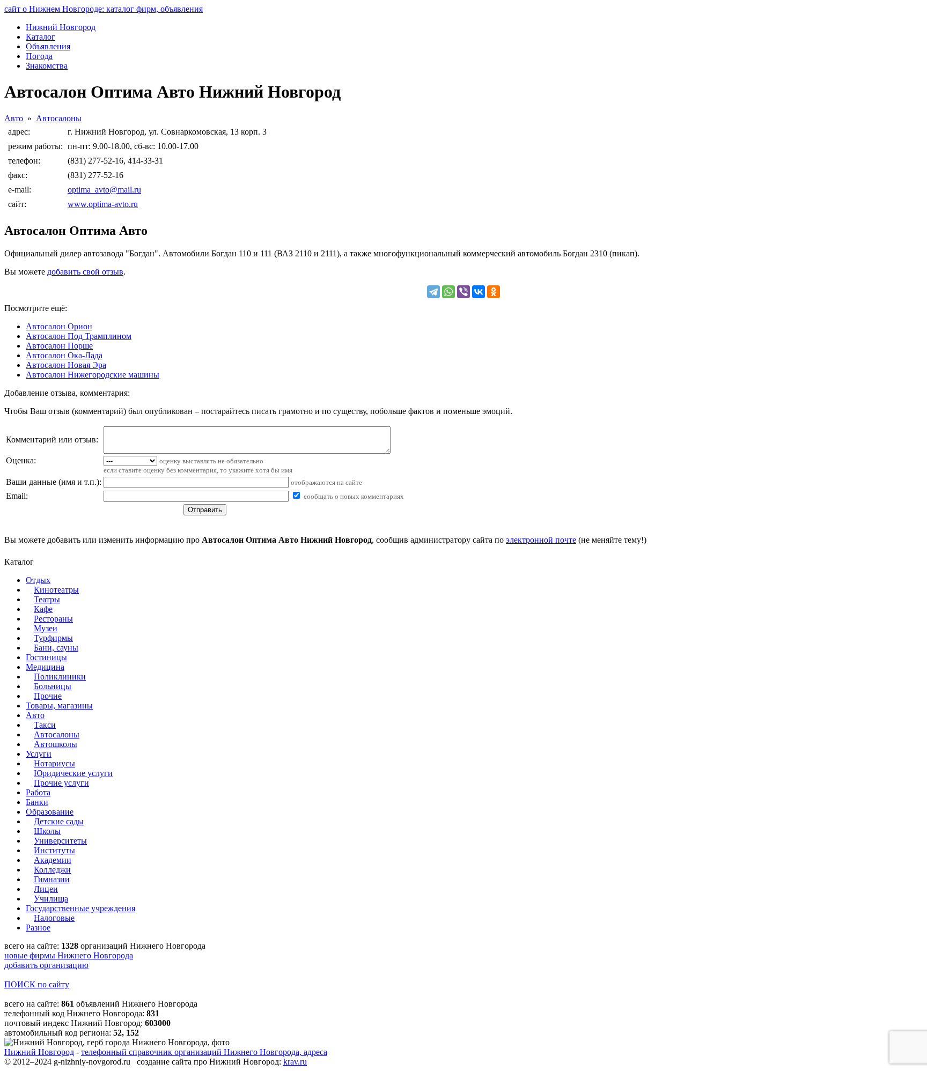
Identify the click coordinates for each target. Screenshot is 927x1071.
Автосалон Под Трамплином (78, 336)
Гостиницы (46, 657)
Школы (47, 831)
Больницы (52, 686)
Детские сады (59, 821)
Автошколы (55, 744)
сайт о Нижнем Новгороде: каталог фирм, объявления (103, 8)
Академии (52, 860)
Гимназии (52, 879)
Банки (37, 802)
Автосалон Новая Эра (66, 365)
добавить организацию (46, 965)
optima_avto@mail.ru (104, 189)
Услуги (39, 753)
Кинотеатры (56, 589)
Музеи (45, 628)
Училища (51, 898)
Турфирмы (53, 637)
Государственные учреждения (80, 908)
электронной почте (541, 539)
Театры (47, 599)
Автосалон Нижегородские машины (92, 374)
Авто (13, 118)
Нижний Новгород (39, 1052)
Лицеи (46, 888)
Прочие (48, 695)
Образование (49, 811)
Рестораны (53, 618)
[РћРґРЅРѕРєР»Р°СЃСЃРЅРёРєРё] (493, 291)
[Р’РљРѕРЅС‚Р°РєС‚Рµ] (478, 291)
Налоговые (54, 917)
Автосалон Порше (59, 345)
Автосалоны (59, 118)
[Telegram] (433, 291)
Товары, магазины (59, 705)
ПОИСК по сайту (36, 984)
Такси (45, 724)
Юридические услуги (73, 773)
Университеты (60, 840)
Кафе (43, 609)
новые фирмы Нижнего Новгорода (68, 955)
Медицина (45, 666)
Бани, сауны (56, 647)
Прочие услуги (61, 782)
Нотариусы (54, 763)
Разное (38, 927)
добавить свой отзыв (85, 271)
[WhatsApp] (448, 291)
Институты (54, 850)
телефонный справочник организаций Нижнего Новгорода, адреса (204, 1052)
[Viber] (463, 291)
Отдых (38, 580)
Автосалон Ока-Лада (64, 355)
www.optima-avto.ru (103, 204)
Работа (38, 792)
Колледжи (52, 869)
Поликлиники (60, 676)
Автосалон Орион (59, 326)
